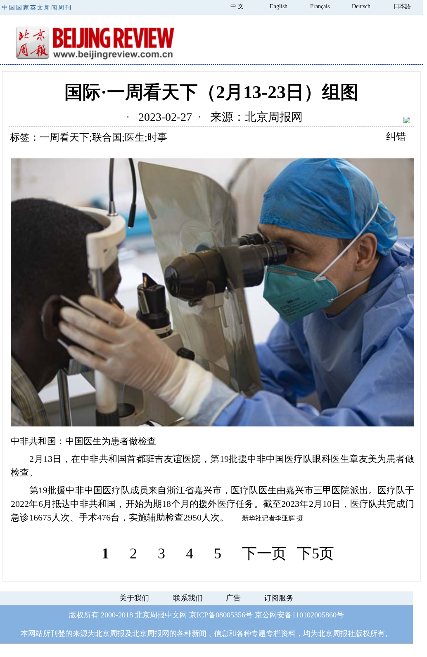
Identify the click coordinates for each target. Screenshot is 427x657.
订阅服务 (279, 598)
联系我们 (188, 598)
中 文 (237, 6)
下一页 (264, 553)
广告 (233, 598)
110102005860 (314, 615)
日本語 (402, 6)
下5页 (315, 553)
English (278, 6)
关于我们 (134, 598)
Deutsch (361, 6)
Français (320, 6)
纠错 (396, 136)
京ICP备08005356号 (221, 615)
